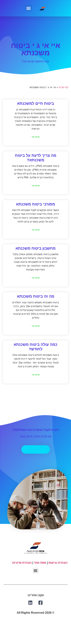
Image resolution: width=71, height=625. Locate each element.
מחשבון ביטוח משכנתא (35, 248)
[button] (28, 8)
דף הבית (63, 87)
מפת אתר (40, 562)
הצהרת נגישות (58, 562)
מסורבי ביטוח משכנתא (35, 204)
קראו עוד (35, 137)
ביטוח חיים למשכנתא (35, 103)
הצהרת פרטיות (22, 562)
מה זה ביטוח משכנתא (35, 296)
